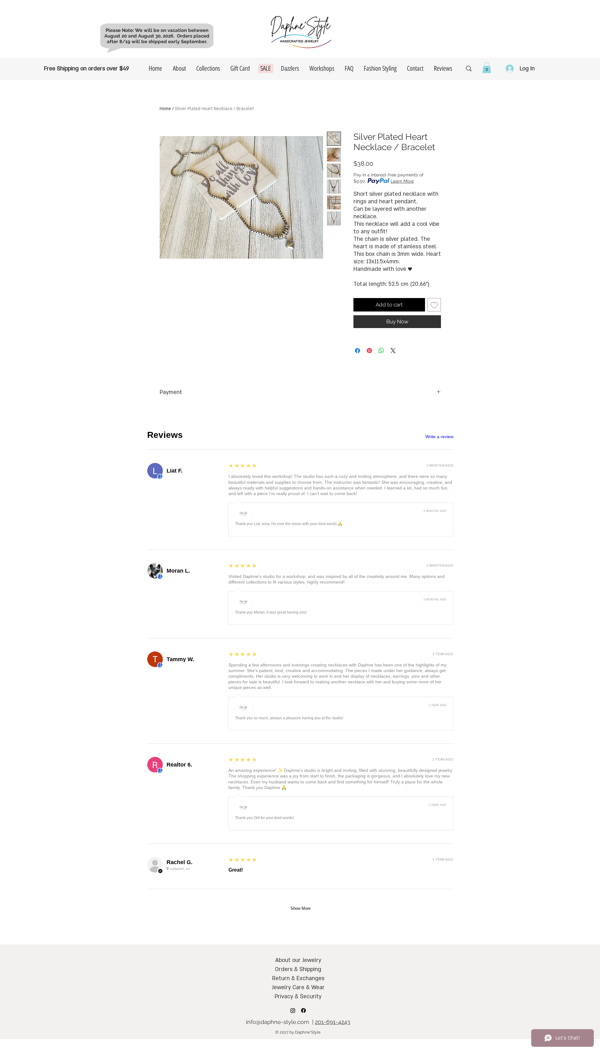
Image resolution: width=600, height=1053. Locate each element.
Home (165, 109)
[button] (486, 67)
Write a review (439, 436)
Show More (300, 908)
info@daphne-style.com (277, 1022)
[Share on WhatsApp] (381, 350)
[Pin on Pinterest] (369, 350)
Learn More (402, 181)
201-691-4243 (332, 1022)
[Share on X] (393, 350)
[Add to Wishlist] (434, 305)
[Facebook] (303, 1010)
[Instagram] (293, 1010)
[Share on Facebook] (357, 350)
